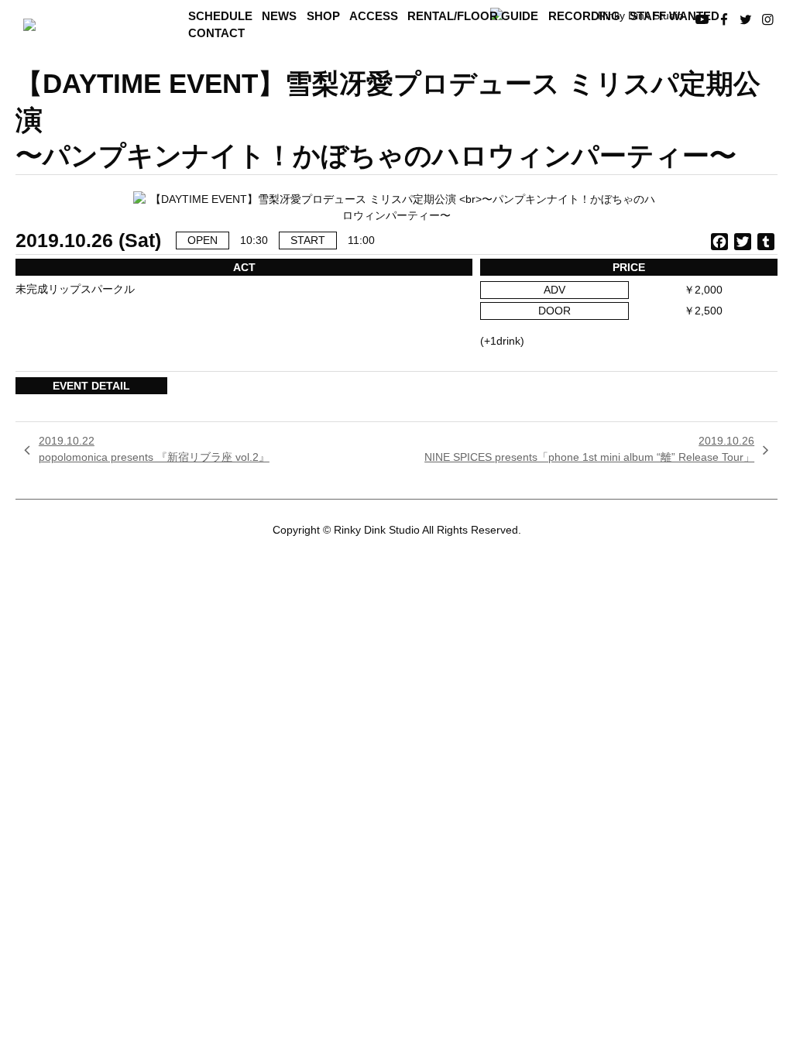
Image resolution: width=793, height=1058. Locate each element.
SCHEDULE (220, 16)
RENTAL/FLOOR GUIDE (472, 16)
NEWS (279, 16)
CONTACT (216, 33)
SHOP (323, 16)
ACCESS (373, 16)
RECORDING (584, 16)
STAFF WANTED (674, 16)
